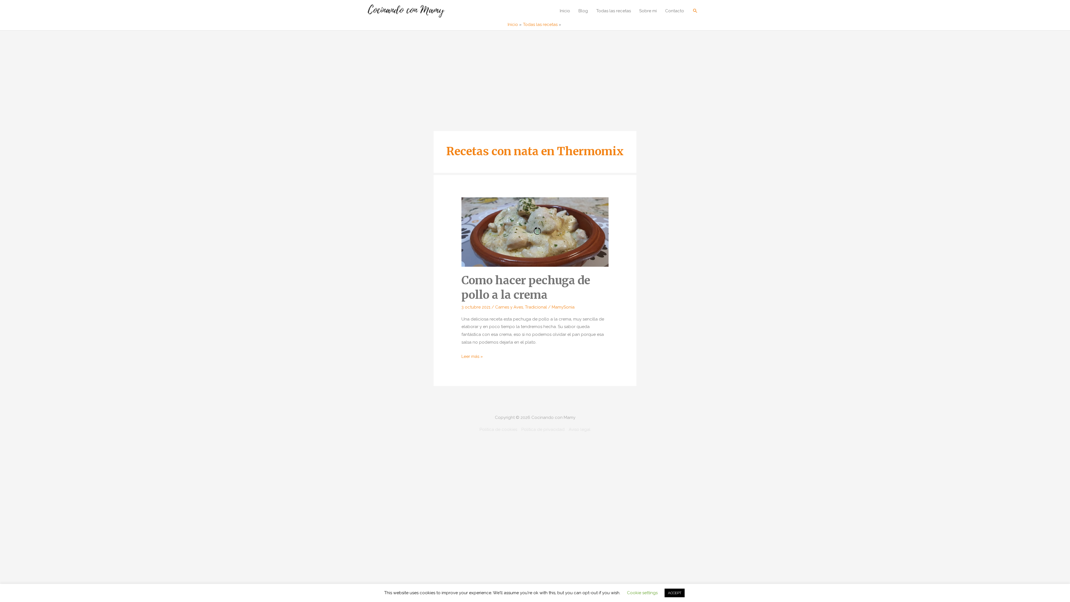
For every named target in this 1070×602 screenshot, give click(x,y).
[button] (695, 10)
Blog (583, 10)
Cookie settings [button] (642, 592)
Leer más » (472, 357)
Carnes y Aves (509, 307)
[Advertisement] (535, 72)
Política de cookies (498, 429)
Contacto (674, 10)
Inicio (565, 10)
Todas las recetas (613, 10)
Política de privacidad (543, 429)
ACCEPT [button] (674, 593)
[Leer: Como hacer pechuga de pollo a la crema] (535, 231)
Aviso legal (579, 429)
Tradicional (536, 307)
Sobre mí (648, 10)
